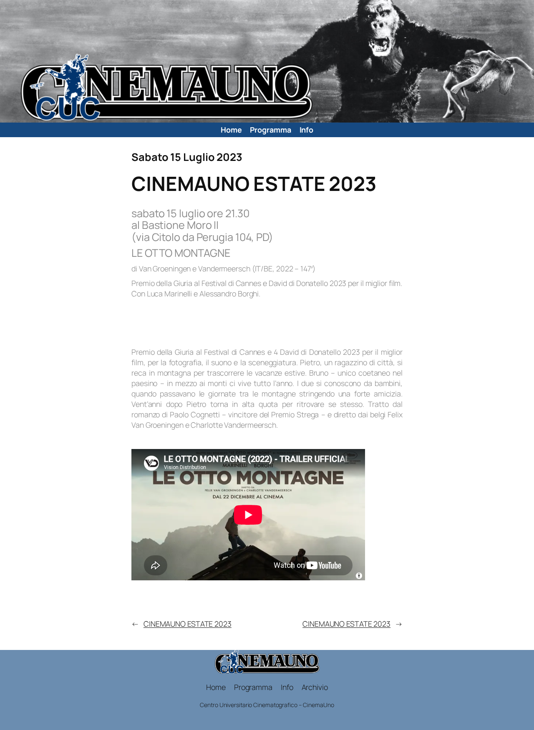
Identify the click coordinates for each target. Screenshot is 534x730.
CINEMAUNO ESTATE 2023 (188, 624)
